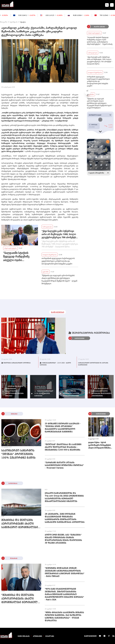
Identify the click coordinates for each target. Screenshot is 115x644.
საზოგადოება (47, 227)
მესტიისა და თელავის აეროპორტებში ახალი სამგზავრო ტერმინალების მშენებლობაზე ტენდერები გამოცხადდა (20, 524)
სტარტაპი (14, 22)
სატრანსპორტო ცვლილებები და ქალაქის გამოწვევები (93, 364)
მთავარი (3, 22)
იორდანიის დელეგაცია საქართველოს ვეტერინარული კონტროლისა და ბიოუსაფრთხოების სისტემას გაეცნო (58, 261)
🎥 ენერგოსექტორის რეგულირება (89, 333)
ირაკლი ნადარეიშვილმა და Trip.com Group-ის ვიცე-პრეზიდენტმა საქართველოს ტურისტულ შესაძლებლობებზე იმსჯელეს (64, 497)
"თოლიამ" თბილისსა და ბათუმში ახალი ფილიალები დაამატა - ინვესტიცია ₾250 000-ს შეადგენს (63, 447)
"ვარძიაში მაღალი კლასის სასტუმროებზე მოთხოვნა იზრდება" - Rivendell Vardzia (64, 465)
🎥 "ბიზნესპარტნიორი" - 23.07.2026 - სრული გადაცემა (55, 364)
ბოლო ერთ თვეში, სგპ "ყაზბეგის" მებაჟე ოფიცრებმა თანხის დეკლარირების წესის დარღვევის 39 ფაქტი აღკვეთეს (63, 539)
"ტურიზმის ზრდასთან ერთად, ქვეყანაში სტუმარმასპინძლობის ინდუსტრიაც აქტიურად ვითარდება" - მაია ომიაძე (64, 572)
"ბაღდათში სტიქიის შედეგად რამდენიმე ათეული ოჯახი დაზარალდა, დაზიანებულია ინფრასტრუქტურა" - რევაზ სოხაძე (16, 256)
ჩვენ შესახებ (24, 636)
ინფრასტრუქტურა (10, 248)
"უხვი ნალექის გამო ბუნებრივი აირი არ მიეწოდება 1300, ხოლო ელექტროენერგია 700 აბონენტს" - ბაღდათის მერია (59, 234)
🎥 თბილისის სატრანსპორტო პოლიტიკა (16, 363)
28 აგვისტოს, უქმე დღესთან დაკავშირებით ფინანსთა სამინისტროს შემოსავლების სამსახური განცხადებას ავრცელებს (65, 518)
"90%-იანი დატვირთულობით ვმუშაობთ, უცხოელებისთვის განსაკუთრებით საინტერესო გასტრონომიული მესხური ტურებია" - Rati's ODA (64, 594)
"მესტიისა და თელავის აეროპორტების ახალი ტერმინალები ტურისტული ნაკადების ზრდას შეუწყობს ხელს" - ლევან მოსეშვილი (59, 279)
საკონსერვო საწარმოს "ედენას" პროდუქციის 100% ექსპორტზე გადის (18, 454)
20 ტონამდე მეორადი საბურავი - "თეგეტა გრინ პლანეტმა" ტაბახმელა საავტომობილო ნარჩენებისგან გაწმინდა (63, 428)
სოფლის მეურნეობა (50, 254)
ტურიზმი (46, 272)
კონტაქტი (37, 636)
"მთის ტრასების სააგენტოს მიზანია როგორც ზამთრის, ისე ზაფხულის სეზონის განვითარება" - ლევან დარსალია (64, 616)
